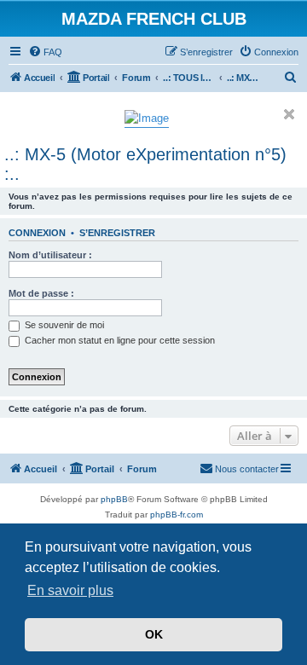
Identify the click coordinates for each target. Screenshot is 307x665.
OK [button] (154, 634)
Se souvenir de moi (63, 325)
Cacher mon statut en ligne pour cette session (118, 340)
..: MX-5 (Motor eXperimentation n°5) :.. (145, 164)
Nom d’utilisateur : (50, 255)
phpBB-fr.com (176, 514)
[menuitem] (45, 52)
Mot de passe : (41, 293)
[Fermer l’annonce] (289, 114)
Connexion (37, 233)
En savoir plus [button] (70, 590)
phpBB (114, 499)
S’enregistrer (117, 233)
